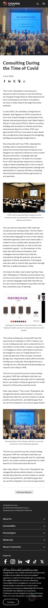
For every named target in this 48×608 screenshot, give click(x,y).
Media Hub (8, 540)
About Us (7, 519)
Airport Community (12, 547)
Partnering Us (9, 533)
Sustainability (9, 526)
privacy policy (36, 596)
